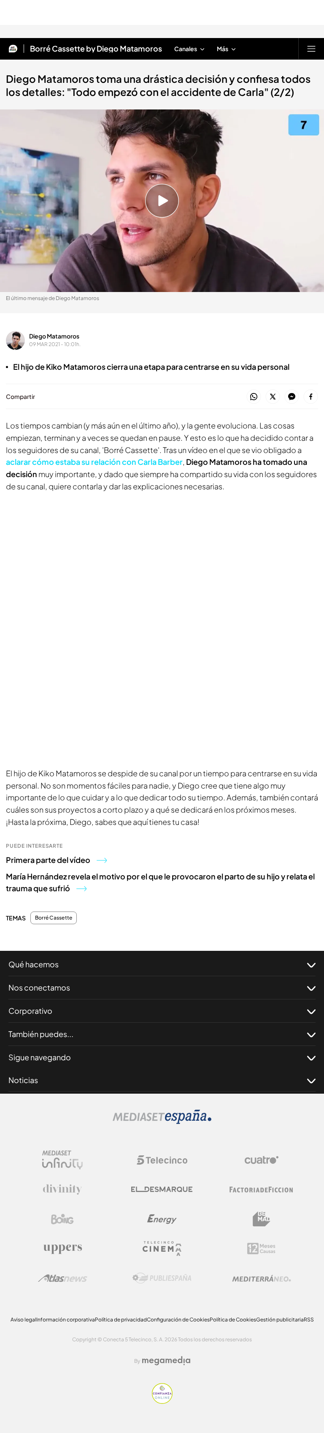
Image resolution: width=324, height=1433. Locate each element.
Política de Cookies (233, 1319)
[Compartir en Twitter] (272, 397)
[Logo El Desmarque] (161, 1189)
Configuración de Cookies (178, 1319)
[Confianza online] (162, 1401)
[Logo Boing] (62, 1219)
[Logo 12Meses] (261, 1248)
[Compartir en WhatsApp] (253, 397)
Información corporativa (65, 1319)
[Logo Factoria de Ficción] (262, 1189)
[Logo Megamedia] (166, 1360)
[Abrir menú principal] (311, 48)
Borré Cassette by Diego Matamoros (96, 48)
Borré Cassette (53, 917)
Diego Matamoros (54, 336)
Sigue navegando (39, 1057)
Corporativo (30, 1010)
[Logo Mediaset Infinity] (62, 1160)
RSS (309, 1319)
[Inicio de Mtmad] (13, 48)
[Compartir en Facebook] (310, 397)
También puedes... (40, 1034)
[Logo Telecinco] (162, 1160)
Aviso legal (23, 1319)
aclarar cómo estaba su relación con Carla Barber (94, 462)
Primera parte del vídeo (48, 860)
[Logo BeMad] (261, 1219)
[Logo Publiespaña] (162, 1278)
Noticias (23, 1080)
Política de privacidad (121, 1319)
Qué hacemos (33, 964)
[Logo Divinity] (62, 1189)
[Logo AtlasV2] (62, 1278)
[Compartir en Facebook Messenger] (291, 397)
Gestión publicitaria (280, 1319)
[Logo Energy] (162, 1219)
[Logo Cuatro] (261, 1160)
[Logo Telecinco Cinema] (162, 1248)
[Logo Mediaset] (162, 1121)
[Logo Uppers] (62, 1248)
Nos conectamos (39, 987)
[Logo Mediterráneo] (261, 1278)
